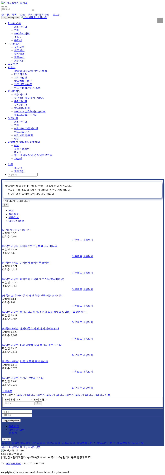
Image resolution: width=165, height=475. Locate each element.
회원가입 (44, 14)
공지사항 (33, 14)
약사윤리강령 (22, 33)
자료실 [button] (11, 67)
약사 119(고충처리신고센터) (30, 111)
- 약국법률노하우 (86, 443)
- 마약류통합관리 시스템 (130, 443)
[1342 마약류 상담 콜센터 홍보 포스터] (82, 342)
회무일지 (19, 50)
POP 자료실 (20, 74)
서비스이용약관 (10, 447)
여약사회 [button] (13, 118)
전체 (5, 204)
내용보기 (88, 239)
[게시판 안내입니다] (82, 226)
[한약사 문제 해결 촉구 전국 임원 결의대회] (82, 292)
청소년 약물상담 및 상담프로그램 (33, 155)
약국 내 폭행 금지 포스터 (34, 361)
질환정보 (14, 214)
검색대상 (10, 399)
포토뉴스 (19, 57)
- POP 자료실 (53, 443)
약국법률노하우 (23, 81)
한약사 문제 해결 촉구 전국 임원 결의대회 (38, 295)
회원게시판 (20, 94)
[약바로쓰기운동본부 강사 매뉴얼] (82, 243)
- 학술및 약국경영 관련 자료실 (27, 443)
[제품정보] (8, 295)
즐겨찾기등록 (9, 14)
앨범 (16, 138)
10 (99, 394)
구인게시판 (20, 101)
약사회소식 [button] (14, 43)
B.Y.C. (17, 152)
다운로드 (77, 239)
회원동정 (19, 60)
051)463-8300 (13, 463)
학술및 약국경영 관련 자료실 (30, 70)
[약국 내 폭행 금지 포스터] (82, 358)
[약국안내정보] (10, 246)
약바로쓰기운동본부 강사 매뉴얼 (38, 246)
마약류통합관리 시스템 (27, 87)
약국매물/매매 (22, 108)
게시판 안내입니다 (20, 229)
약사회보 (13, 64)
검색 (38, 403)
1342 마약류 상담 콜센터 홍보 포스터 (41, 345)
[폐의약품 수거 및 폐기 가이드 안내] (82, 325)
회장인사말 (20, 26)
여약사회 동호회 (23, 135)
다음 (107, 394)
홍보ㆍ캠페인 (22, 148)
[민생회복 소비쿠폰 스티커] (82, 259)
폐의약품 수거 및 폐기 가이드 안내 (39, 328)
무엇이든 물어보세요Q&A (29, 98)
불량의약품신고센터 (25, 115)
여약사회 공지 (22, 131)
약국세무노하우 (23, 84)
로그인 (56, 14)
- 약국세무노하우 (106, 443)
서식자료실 (20, 77)
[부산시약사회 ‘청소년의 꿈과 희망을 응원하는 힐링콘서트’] (82, 309)
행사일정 (19, 53)
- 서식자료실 (68, 443)
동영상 (18, 40)
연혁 (16, 30)
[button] (10, 164)
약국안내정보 (16, 220)
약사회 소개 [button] (14, 23)
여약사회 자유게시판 (26, 128)
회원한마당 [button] (14, 91)
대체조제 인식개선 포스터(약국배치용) (42, 279)
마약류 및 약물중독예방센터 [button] (24, 142)
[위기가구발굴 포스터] (82, 374)
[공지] (5, 229)
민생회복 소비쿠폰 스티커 (34, 262)
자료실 (18, 158)
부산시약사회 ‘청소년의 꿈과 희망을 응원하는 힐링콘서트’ (53, 312)
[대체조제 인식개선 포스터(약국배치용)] (82, 276)
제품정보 (14, 217)
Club (22, 14)
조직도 (18, 37)
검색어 (40, 399)
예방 (16, 145)
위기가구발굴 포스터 (32, 378)
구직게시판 (20, 104)
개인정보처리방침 (30, 447)
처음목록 (7, 391)
